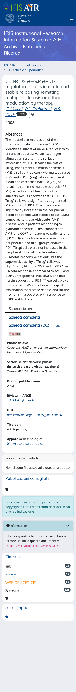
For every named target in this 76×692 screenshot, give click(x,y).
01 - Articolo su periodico (25, 70)
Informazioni (19, 526)
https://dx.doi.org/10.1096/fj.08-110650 (34, 415)
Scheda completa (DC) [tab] (29, 325)
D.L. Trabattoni (38, 108)
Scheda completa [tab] (24, 317)
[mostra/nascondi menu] (72, 18)
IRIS (5, 65)
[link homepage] (22, 7)
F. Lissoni (14, 108)
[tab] (57, 325)
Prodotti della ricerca (27, 65)
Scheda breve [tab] (21, 308)
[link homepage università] (18, 18)
